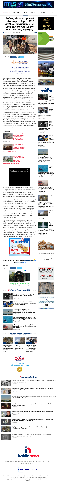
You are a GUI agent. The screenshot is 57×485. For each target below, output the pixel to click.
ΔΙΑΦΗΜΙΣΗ (33, 463)
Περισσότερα (41, 12)
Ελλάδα (32, 12)
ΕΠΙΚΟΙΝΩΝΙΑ (25, 463)
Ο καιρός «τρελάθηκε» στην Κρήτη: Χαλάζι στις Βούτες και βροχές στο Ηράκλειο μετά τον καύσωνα (19, 136)
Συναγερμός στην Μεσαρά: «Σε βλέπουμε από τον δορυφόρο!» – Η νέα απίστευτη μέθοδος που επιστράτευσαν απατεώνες (32, 420)
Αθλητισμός (29, 343)
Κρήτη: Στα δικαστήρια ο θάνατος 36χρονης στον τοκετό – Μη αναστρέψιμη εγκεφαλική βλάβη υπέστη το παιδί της (31, 435)
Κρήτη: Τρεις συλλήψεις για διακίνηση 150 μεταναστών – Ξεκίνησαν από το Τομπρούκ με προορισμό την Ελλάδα (24, 318)
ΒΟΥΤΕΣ (7, 265)
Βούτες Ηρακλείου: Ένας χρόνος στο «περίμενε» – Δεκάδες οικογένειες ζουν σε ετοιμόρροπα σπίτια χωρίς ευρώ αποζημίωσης (14, 148)
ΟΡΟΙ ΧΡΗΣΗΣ (27, 461)
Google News (28, 260)
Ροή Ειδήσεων (16, 12)
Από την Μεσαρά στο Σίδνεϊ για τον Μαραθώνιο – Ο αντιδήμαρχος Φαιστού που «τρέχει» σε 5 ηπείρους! (24, 303)
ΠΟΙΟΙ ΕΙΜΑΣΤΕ (18, 461)
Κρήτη (25, 12)
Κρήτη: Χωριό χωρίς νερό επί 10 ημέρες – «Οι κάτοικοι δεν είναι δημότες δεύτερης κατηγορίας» (24, 295)
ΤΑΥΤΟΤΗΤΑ (48, 461)
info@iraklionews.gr (42, 477)
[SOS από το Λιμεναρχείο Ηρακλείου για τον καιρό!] (20, 340)
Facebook (19, 262)
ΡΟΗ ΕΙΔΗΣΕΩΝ (9, 461)
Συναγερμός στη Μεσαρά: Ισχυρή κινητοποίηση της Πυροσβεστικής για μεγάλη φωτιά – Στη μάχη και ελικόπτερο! (24, 311)
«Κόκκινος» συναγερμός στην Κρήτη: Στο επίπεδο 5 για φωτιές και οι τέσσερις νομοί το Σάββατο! (24, 326)
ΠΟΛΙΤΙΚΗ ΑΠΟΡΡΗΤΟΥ (38, 461)
